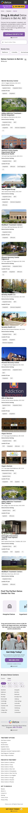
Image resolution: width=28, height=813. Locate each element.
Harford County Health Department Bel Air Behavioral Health (10, 152)
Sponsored (7, 7)
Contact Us (4, 793)
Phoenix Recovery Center (10, 362)
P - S (10, 686)
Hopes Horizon (7, 433)
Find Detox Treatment (8, 760)
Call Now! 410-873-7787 (14, 34)
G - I (15, 683)
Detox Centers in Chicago (7, 777)
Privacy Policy (4, 799)
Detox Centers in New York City (9, 773)
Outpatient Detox (5, 749)
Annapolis (16, 690)
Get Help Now (7, 5)
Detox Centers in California (7, 762)
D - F (9, 683)
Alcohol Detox (4, 744)
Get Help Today (13, 809)
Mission (3, 789)
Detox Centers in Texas (7, 764)
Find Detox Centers (6, 740)
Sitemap (3, 795)
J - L (21, 683)
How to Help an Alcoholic (7, 755)
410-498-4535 (19, 6)
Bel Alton (16, 692)
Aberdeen (3, 690)
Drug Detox (4, 742)
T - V (16, 686)
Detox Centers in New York (8, 769)
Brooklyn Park (18, 696)
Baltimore (5, 52)
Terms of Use (4, 797)
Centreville (17, 703)
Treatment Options (8, 738)
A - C (3, 683)
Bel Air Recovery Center (10, 81)
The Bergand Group (8, 189)
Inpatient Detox (5, 747)
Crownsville (4, 712)
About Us (3, 791)
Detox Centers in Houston (7, 779)
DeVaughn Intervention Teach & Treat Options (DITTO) (10, 537)
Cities (9, 678)
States (3, 678)
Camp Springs (17, 701)
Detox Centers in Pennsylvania (8, 771)
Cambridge (3, 701)
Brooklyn (3, 696)
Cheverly (3, 708)
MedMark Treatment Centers (12, 225)
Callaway (16, 699)
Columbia (14, 52)
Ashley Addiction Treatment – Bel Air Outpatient (12, 114)
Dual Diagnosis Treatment (7, 753)
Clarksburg (17, 708)
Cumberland (17, 712)
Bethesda (16, 694)
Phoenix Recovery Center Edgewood (10, 258)
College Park (4, 710)
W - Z (22, 686)
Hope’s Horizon (7, 466)
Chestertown (17, 705)
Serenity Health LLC (9, 295)
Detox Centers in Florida (7, 767)
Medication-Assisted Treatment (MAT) (10, 751)
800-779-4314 (17, 727)
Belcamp (3, 694)
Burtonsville (4, 699)
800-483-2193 (14, 660)
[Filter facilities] (25, 59)
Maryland (8, 11)
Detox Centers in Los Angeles (8, 775)
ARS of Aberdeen (7, 398)
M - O (3, 686)
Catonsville (3, 703)
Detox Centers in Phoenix (7, 782)
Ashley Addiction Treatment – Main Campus (12, 502)
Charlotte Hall (4, 705)
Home (2, 11)
